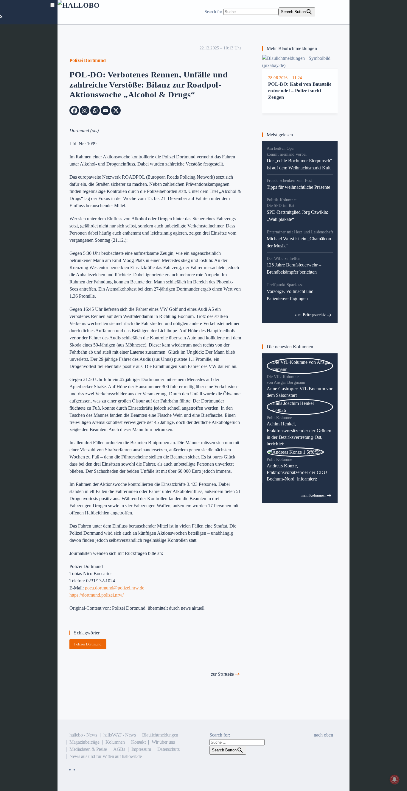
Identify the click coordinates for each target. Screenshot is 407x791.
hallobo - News (83, 734)
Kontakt (138, 742)
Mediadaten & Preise (88, 749)
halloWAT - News (119, 734)
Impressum (141, 749)
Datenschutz (168, 749)
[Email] (105, 110)
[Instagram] (84, 110)
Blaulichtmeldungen (160, 734)
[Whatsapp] (95, 110)
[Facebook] (74, 110)
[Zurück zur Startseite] (93, 12)
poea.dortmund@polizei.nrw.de (114, 587)
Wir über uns (163, 742)
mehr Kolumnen (313, 495)
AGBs (119, 749)
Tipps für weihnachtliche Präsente (298, 187)
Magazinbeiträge (84, 742)
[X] (116, 110)
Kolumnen (115, 742)
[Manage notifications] (394, 779)
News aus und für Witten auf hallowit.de (105, 756)
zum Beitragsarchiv (310, 315)
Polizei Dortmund (88, 644)
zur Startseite (222, 674)
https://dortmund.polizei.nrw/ (96, 594)
